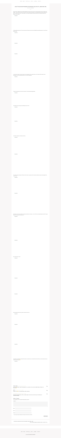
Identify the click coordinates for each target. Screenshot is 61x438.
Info (32, 1)
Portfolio (28, 1)
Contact (39, 1)
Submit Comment (45, 416)
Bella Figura (24, 105)
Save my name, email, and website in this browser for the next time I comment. (23, 414)
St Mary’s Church (24, 175)
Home (21, 1)
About (24, 1)
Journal (35, 1)
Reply (47, 386)
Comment (14, 401)
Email (14, 410)
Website (14, 412)
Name (14, 408)
